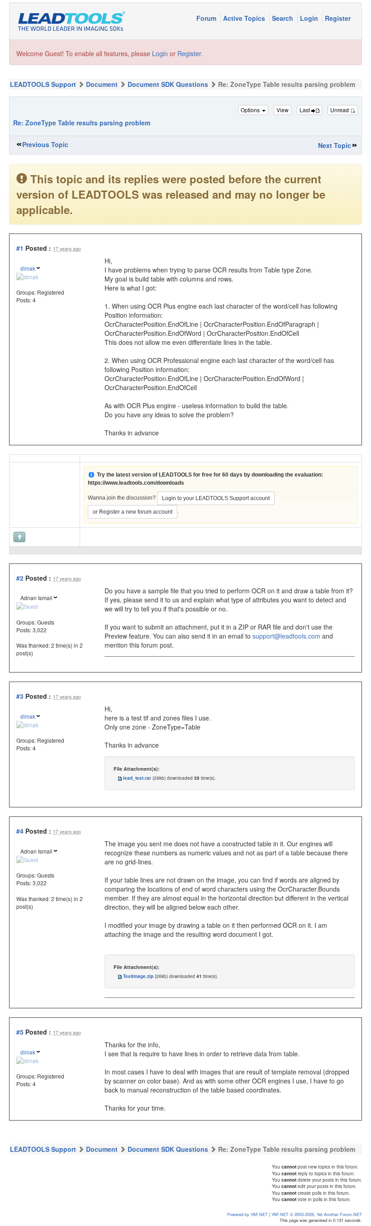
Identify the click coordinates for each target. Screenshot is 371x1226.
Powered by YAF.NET (247, 1214)
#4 (20, 830)
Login (310, 18)
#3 (20, 696)
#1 (20, 248)
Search (283, 18)
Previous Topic (45, 144)
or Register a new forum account (132, 512)
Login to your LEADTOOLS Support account (216, 498)
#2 (20, 577)
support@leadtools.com (286, 635)
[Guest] (27, 605)
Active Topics (245, 18)
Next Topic (334, 145)
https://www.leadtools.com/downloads (136, 483)
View (282, 110)
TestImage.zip (138, 976)
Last (305, 110)
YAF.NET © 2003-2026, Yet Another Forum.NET (316, 1214)
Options (251, 110)
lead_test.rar (137, 778)
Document (102, 84)
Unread (340, 110)
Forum (207, 18)
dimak (27, 268)
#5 (20, 1031)
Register (338, 18)
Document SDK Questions (168, 84)
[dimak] (27, 276)
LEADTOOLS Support (43, 84)
